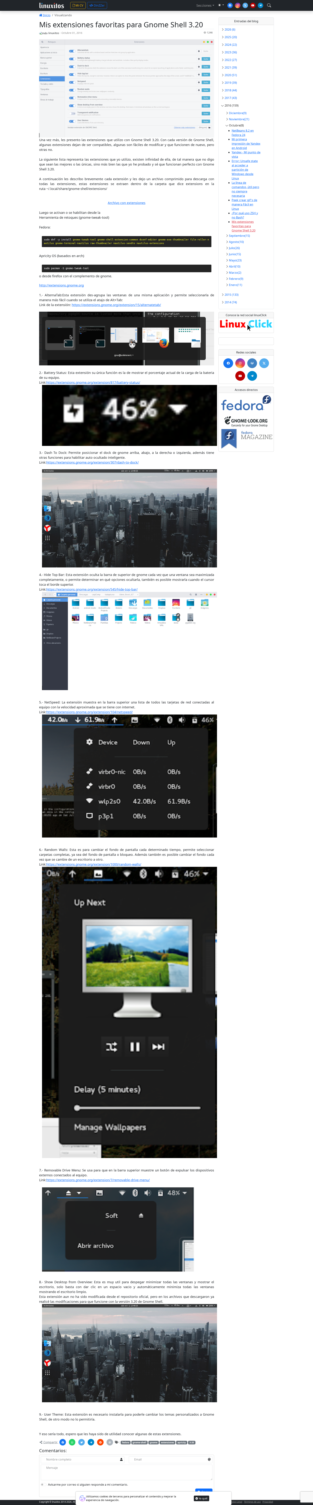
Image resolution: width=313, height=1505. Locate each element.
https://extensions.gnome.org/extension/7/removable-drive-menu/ (98, 1180)
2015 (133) (232, 295)
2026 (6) (230, 29)
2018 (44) (231, 90)
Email (138, 1459)
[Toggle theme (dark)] (221, 5)
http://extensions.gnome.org (61, 285)
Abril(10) (234, 266)
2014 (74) (231, 302)
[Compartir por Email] (110, 1442)
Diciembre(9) (238, 113)
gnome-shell (139, 1442)
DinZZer (99, 5)
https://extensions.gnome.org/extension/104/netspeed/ (89, 712)
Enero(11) (235, 285)
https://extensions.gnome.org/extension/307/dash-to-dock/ (92, 462)
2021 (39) (231, 67)
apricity (182, 1442)
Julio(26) (234, 248)
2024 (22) (231, 45)
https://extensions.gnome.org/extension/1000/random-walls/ (93, 864)
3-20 (191, 1442)
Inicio (46, 15)
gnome (153, 1442)
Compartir (50, 1442)
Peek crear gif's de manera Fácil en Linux (244, 204)
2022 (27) (231, 60)
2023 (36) (231, 52)
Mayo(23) (235, 260)
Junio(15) (235, 254)
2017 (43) (231, 98)
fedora (125, 1442)
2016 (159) (232, 105)
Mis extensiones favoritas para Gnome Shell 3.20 (243, 226)
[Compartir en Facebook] (62, 1442)
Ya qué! (203, 1498)
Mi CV (79, 5)
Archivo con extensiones (126, 203)
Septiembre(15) (239, 236)
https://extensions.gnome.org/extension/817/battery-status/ (93, 382)
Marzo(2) (235, 273)
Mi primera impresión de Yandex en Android (246, 143)
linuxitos (54, 33)
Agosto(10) (236, 242)
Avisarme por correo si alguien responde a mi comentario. (88, 1485)
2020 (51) (231, 75)
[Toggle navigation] (269, 5)
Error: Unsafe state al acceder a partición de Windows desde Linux (245, 169)
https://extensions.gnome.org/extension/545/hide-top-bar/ (92, 589)
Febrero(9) (236, 279)
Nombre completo (58, 1459)
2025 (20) (231, 37)
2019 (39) (231, 83)
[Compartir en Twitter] (81, 1442)
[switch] (44, 1484)
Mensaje (52, 1467)
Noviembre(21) (239, 119)
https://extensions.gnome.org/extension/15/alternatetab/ (116, 305)
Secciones (204, 5)
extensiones (167, 1442)
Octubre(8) (236, 125)
